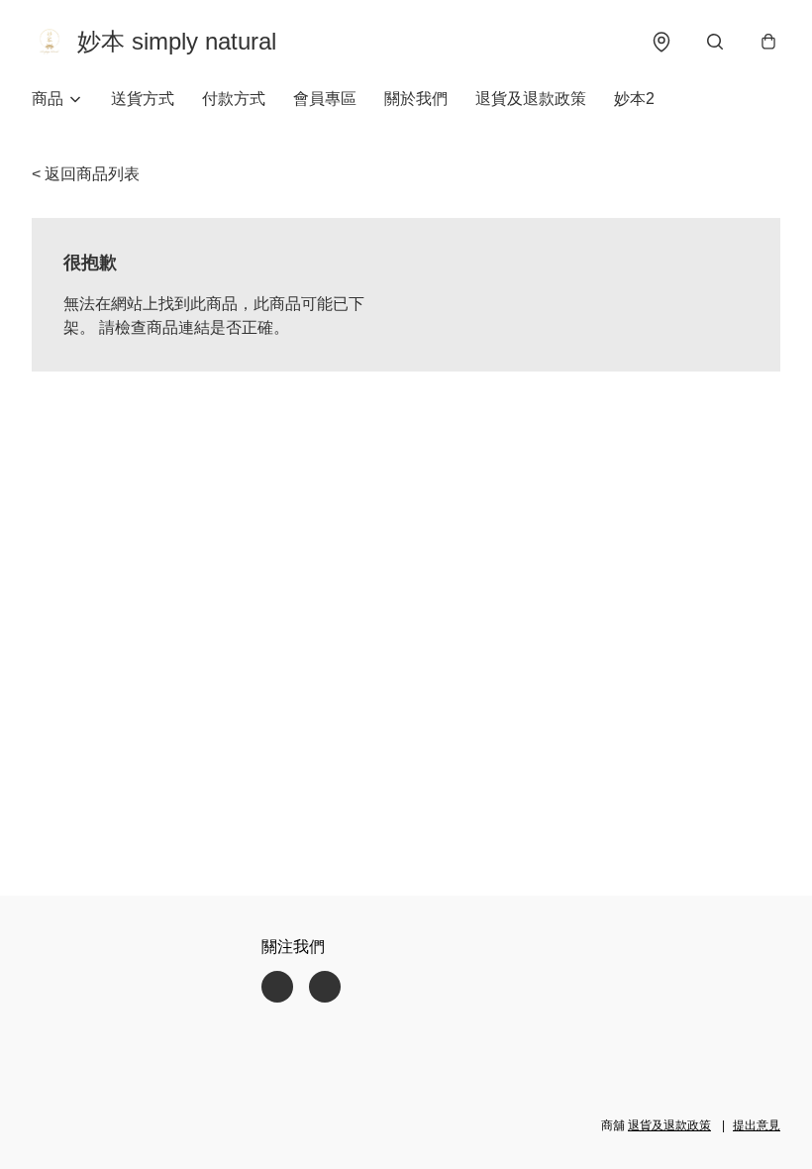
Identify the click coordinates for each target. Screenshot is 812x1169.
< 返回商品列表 (86, 173)
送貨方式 (142, 98)
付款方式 (233, 98)
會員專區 (324, 98)
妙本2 (634, 98)
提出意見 (756, 1125)
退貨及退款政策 (530, 98)
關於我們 (416, 98)
